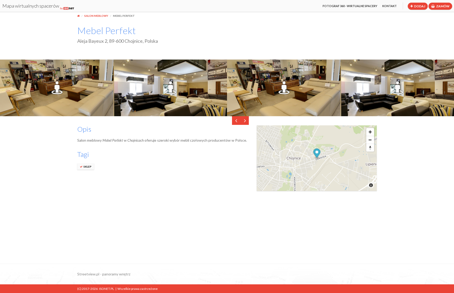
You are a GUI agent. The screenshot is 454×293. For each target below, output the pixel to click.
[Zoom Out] (370, 140)
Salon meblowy (96, 15)
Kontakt (389, 6)
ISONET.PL (106, 289)
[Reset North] (370, 148)
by (61, 8)
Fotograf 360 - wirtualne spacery (350, 6)
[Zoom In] (370, 132)
